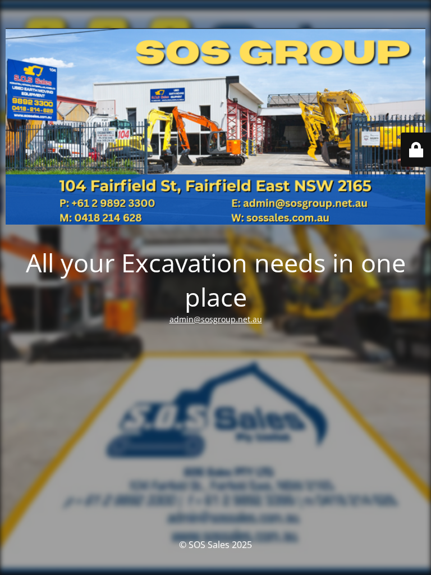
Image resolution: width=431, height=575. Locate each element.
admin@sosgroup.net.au (215, 319)
